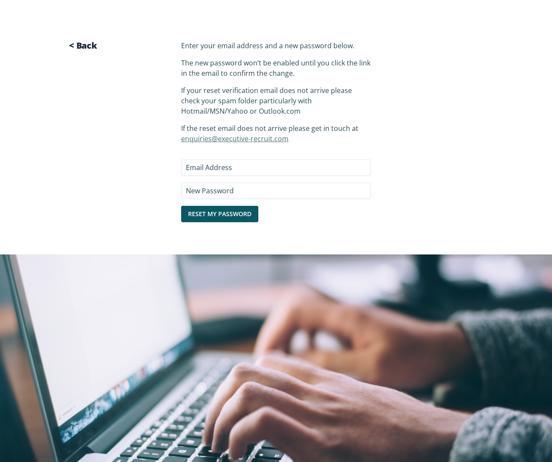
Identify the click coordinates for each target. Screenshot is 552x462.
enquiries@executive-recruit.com (235, 138)
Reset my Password (219, 214)
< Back (83, 45)
